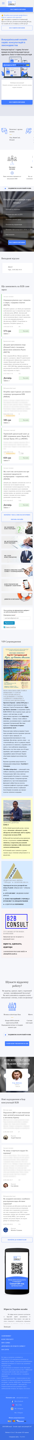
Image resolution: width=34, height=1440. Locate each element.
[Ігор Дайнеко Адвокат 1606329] (17, 1075)
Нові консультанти (17, 1060)
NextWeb (22, 1437)
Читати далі (7, 1326)
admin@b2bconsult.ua (22, 1397)
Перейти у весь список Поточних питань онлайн (17, 517)
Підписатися (9, 623)
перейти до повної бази (17, 1240)
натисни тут (21, 65)
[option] (17, 22)
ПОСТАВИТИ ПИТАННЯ (17, 242)
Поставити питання (17, 28)
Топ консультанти (17, 1064)
